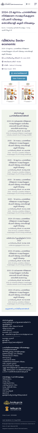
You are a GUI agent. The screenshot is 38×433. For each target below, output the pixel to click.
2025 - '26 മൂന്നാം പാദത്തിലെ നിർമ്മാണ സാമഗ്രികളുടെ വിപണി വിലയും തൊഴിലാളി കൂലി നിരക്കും (19, 163)
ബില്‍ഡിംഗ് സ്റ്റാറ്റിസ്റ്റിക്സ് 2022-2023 (19, 239)
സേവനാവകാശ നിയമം (11, 366)
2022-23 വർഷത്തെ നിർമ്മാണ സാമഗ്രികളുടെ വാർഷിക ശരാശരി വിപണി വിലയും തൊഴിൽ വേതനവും (19, 274)
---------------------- (11, 336)
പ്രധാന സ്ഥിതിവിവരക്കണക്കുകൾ (15, 372)
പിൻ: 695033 (7, 330)
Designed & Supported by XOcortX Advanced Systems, (15, 428)
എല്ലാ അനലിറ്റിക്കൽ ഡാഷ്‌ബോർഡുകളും (17, 368)
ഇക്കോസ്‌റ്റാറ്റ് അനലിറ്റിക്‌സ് (12, 342)
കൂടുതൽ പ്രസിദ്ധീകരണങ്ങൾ (17, 309)
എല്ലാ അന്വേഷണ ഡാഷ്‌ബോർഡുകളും (16, 370)
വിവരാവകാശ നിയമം (10, 356)
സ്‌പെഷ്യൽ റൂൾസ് (9, 364)
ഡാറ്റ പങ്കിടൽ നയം (9, 387)
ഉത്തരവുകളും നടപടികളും (12, 354)
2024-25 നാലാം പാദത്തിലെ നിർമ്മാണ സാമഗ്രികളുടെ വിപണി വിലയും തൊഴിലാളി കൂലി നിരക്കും (19, 222)
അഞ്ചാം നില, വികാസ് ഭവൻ (12, 326)
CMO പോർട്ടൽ (7, 391)
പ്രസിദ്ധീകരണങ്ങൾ (9, 349)
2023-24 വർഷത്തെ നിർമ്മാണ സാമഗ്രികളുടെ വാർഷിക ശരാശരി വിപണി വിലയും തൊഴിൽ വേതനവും (19, 124)
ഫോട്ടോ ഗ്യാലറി (8, 338)
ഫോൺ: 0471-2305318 (10, 332)
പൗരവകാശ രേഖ (8, 360)
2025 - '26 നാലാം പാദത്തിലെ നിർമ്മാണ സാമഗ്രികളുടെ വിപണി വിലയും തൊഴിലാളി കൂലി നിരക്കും (19, 144)
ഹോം (4, 28)
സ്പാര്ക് (5, 389)
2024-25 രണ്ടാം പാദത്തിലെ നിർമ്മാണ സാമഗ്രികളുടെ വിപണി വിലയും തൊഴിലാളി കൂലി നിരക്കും (19, 254)
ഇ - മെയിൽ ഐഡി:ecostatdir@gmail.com (17, 334)
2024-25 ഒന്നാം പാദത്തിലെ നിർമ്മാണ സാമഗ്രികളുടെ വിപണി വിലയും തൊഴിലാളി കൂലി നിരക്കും (19, 293)
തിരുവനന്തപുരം (8, 328)
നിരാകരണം (6, 379)
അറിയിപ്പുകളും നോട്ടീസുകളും (13, 351)
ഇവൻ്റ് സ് (5, 340)
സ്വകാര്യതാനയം (8, 383)
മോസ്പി (5, 393)
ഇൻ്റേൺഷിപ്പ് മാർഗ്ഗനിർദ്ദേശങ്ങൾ (14, 395)
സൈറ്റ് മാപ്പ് (6, 358)
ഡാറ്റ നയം (6, 381)
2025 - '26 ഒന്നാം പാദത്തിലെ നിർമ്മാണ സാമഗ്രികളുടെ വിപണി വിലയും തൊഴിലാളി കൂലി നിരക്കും (19, 202)
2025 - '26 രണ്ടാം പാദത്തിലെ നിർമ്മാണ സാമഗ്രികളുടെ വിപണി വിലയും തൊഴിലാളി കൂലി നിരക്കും (19, 183)
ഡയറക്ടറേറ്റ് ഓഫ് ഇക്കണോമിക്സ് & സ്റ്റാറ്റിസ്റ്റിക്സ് (16, 323)
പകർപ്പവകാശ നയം (9, 385)
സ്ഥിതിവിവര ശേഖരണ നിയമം (13, 362)
